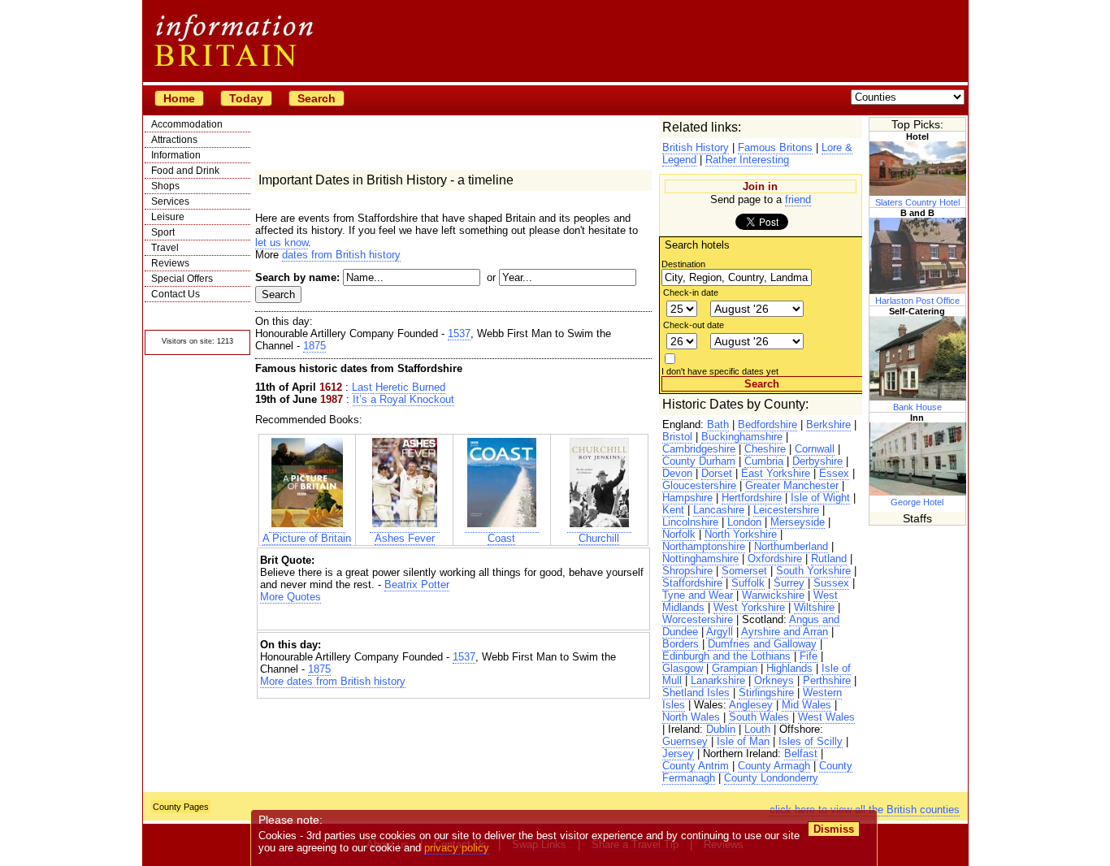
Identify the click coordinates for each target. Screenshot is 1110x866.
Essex (834, 473)
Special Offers (182, 278)
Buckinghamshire (742, 437)
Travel (165, 247)
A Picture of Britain (306, 538)
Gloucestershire (699, 485)
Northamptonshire (703, 546)
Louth (757, 729)
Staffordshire (692, 583)
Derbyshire (817, 461)
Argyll (719, 632)
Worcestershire (697, 619)
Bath (718, 424)
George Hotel (917, 502)
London (744, 522)
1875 (314, 346)
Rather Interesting (747, 160)
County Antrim (695, 766)
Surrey (789, 583)
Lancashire (718, 510)
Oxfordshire (775, 558)
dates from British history (341, 255)
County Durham (698, 461)
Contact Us (175, 294)
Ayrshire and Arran (784, 632)
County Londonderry (771, 778)
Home (179, 98)
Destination (683, 264)
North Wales (691, 717)
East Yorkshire (775, 473)
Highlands (789, 668)
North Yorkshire (741, 534)
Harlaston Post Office (917, 300)
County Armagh (774, 766)
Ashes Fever (405, 538)
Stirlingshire (766, 692)
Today (246, 98)
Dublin (720, 729)
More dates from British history (332, 681)
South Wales (759, 717)
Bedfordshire (767, 424)
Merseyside (797, 522)
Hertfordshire (752, 497)
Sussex (831, 583)
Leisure (167, 217)
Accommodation (187, 124)
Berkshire (828, 424)
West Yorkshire (749, 607)
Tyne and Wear (697, 595)
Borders (680, 644)
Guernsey (685, 741)
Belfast (800, 753)
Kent (673, 510)
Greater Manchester (792, 485)
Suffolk (748, 583)
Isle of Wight (820, 497)
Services (170, 201)
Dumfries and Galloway (762, 644)
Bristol (677, 437)
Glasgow (682, 668)
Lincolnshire (690, 522)
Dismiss (833, 829)
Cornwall (815, 449)
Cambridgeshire (698, 449)
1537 (459, 333)
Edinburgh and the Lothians (726, 656)
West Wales (826, 717)
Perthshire (827, 680)
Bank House (917, 407)
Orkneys (774, 680)
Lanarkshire (718, 680)
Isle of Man (743, 741)
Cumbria (763, 461)
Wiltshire (814, 607)
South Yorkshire (813, 571)
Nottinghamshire (700, 558)
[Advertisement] (453, 617)
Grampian (734, 668)
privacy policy (456, 848)
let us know (281, 242)
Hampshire (687, 497)
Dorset (716, 473)
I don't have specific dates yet (719, 371)
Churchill (599, 538)
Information (176, 155)
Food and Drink (185, 170)
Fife (808, 656)
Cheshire (765, 449)
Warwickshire (773, 595)
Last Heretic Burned (398, 387)
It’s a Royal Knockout (403, 399)
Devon (677, 473)
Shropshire (687, 571)
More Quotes (290, 597)
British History (695, 147)
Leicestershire (786, 510)
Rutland (829, 558)
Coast (501, 538)
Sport (163, 232)
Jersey (678, 753)
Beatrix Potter (416, 584)
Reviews (170, 263)
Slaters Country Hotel (917, 202)
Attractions (174, 139)
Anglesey (751, 705)
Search (316, 98)
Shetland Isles (696, 692)
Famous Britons (775, 147)
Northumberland (791, 546)
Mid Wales (806, 705)
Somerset (744, 571)
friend (798, 199)
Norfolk (679, 534)
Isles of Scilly (810, 741)
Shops (165, 186)
